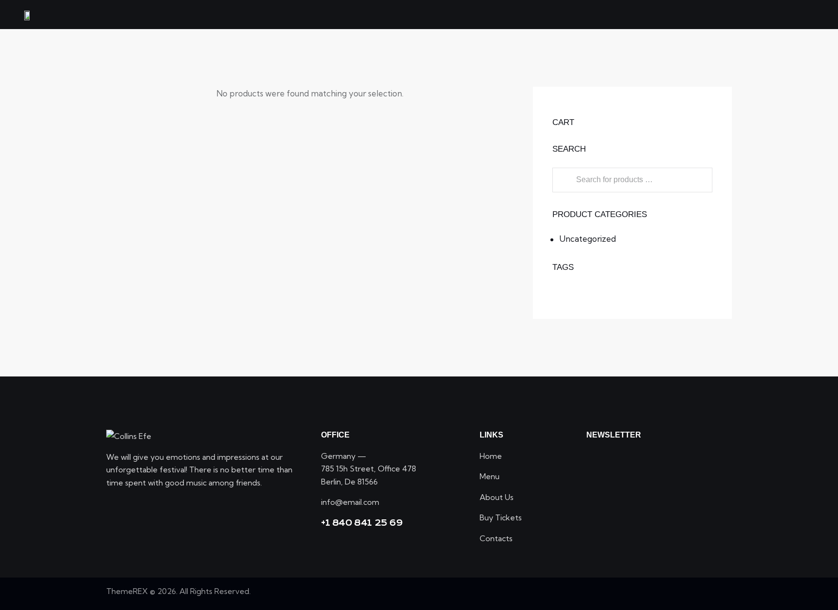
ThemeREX (127, 591)
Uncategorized (587, 239)
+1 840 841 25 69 (362, 523)
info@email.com (350, 502)
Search (562, 180)
